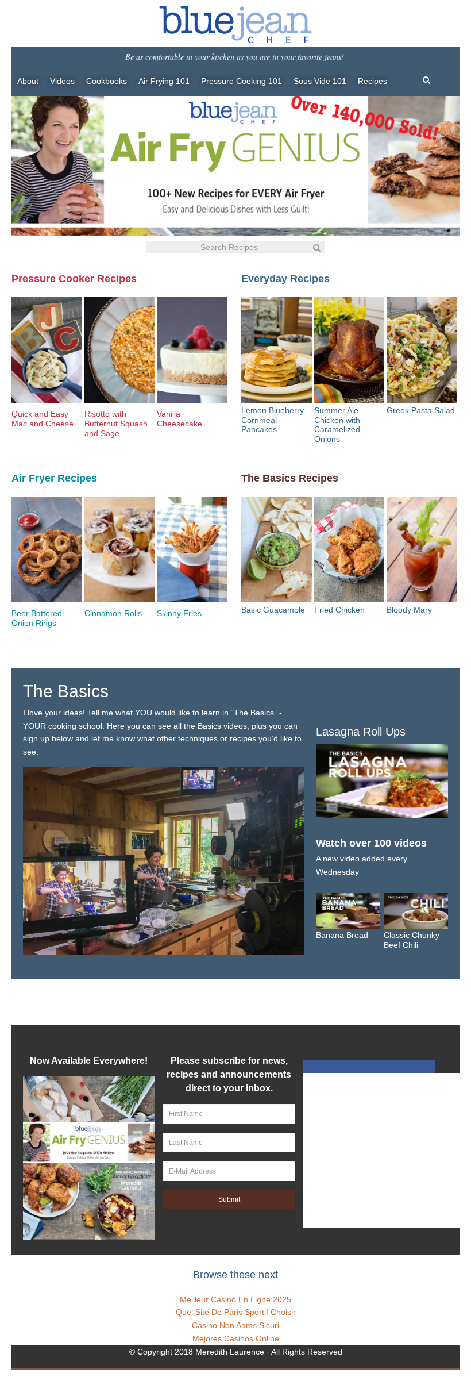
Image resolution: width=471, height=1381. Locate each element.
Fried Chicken (339, 609)
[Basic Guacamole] (276, 551)
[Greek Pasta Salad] (422, 351)
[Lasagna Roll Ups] (382, 811)
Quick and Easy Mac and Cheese (42, 418)
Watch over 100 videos (371, 843)
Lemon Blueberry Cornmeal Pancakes (272, 420)
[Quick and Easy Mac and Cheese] (46, 353)
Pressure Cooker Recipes (74, 278)
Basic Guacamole (273, 609)
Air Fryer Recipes (54, 478)
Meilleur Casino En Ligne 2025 (235, 1299)
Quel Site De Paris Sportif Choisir (236, 1312)
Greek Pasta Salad (421, 410)
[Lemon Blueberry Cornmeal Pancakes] (276, 351)
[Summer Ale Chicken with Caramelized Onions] (349, 351)
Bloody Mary (409, 609)
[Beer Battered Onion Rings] (46, 553)
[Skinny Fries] (192, 553)
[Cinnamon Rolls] (119, 553)
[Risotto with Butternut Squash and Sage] (119, 353)
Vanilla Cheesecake (179, 418)
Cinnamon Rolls (113, 613)
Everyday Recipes (285, 278)
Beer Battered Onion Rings (36, 618)
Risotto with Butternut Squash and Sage (116, 423)
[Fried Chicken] (349, 551)
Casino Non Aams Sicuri (235, 1325)
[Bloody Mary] (422, 551)
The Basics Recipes (289, 478)
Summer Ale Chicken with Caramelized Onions (337, 425)
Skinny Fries (179, 613)
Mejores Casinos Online (235, 1338)
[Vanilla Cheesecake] (192, 353)
